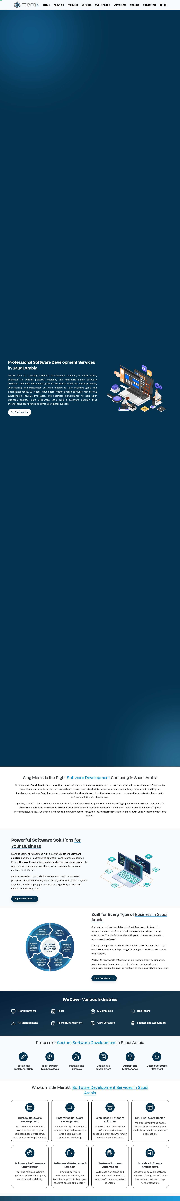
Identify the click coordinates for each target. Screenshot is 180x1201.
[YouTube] (161, 5)
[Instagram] (165, 5)
